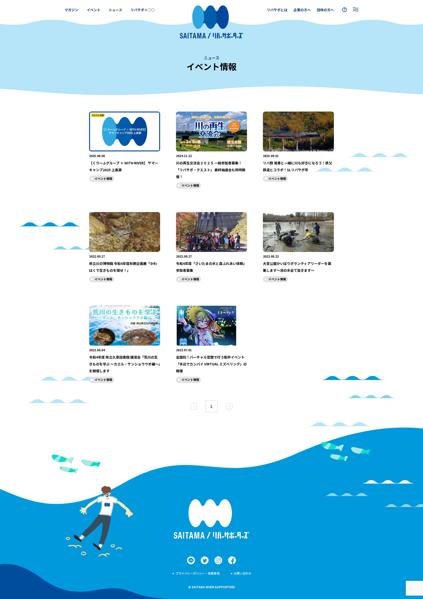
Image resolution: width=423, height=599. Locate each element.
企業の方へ (302, 9)
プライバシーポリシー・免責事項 (198, 573)
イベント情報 (103, 178)
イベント (93, 9)
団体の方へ (325, 9)
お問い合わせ (242, 573)
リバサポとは (277, 9)
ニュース (115, 9)
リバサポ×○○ (142, 9)
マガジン (71, 9)
